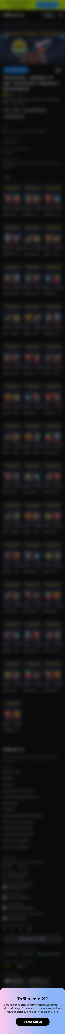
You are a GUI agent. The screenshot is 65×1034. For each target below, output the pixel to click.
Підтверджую (33, 1021)
